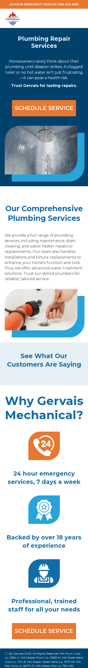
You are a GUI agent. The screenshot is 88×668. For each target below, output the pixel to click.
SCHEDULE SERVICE (44, 108)
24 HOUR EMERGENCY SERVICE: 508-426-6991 (44, 4)
